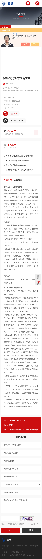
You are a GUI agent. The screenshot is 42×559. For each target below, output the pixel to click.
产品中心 (5, 27)
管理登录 (22, 555)
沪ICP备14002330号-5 (16, 552)
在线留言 (18, 180)
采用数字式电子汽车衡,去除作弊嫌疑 (19, 170)
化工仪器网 (14, 555)
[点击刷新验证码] (27, 518)
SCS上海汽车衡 (19, 421)
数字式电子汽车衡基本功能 (16, 165)
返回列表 (10, 425)
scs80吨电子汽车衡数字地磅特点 (25, 430)
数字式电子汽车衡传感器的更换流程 (19, 156)
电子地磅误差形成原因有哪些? (17, 161)
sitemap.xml (31, 555)
